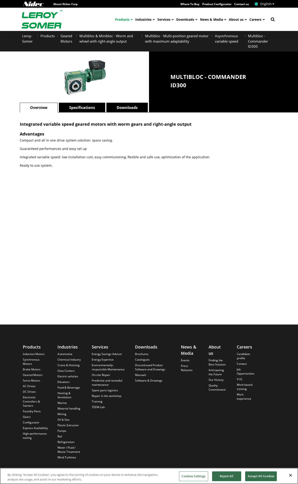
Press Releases (187, 368)
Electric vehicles (68, 376)
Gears (27, 417)
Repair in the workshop (106, 396)
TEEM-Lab (98, 407)
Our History (216, 380)
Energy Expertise (103, 360)
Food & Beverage (69, 387)
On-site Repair (101, 375)
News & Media (211, 19)
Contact (242, 364)
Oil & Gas (64, 420)
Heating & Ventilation (64, 395)
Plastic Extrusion (68, 425)
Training (97, 401)
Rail (60, 436)
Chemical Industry (69, 360)
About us (236, 19)
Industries (143, 19)
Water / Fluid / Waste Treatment (69, 450)
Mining (62, 414)
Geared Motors (33, 375)
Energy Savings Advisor (107, 354)
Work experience (244, 397)
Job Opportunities (245, 371)
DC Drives (29, 392)
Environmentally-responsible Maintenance (108, 367)
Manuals (140, 375)
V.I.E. (240, 379)
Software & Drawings (149, 380)
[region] (149, 476)
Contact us (241, 4)
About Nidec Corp (65, 4)
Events (185, 360)
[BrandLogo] (42, 19)
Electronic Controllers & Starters (31, 401)
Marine (62, 403)
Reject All (226, 476)
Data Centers (66, 371)
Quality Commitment (217, 387)
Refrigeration (66, 442)
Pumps (62, 431)
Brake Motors (32, 369)
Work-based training (244, 387)
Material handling (69, 408)
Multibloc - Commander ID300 (258, 41)
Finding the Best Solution (217, 362)
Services (163, 19)
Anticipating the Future (216, 372)
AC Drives (29, 386)
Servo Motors (31, 380)
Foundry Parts (32, 411)
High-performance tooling (35, 436)
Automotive (65, 354)
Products (122, 19)
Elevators (64, 382)
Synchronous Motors (31, 362)
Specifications (82, 107)
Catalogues (142, 360)
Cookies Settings (193, 476)
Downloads (185, 19)
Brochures (142, 354)
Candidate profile (243, 356)
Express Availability (35, 428)
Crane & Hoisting (69, 365)
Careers (255, 19)
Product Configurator (216, 4)
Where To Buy (190, 4)
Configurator (31, 422)
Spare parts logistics (105, 390)
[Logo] (33, 4)
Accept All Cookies (261, 476)
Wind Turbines (67, 457)
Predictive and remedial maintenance (107, 383)
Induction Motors (34, 354)
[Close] (290, 475)
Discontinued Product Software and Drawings (150, 367)
